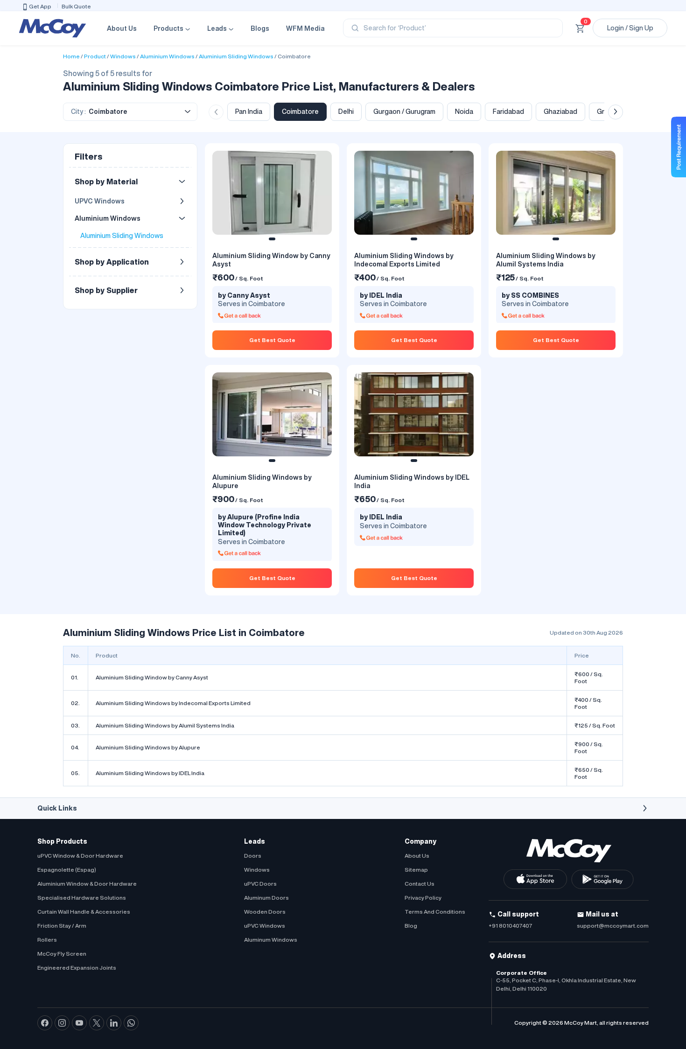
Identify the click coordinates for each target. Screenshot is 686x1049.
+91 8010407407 (510, 926)
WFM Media (305, 28)
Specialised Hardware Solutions (81, 898)
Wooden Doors (265, 912)
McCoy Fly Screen (61, 954)
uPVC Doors (260, 884)
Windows (123, 56)
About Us (122, 28)
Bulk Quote (76, 6)
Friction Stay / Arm (61, 926)
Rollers (47, 940)
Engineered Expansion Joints (76, 968)
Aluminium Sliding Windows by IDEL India (150, 773)
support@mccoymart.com (613, 926)
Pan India (248, 111)
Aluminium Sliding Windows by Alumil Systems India (165, 725)
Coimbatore (294, 56)
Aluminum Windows (270, 940)
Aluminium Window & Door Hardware (87, 884)
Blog (411, 926)
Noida (464, 111)
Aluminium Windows (167, 56)
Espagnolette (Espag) (66, 870)
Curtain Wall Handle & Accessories (83, 912)
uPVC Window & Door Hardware (80, 856)
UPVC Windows (100, 201)
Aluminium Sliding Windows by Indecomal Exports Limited (173, 703)
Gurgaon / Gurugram (404, 111)
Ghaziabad (560, 111)
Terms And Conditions (435, 912)
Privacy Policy (423, 898)
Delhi (346, 111)
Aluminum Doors (266, 898)
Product (95, 56)
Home (71, 56)
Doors (252, 856)
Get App (40, 6)
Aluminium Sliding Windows (236, 56)
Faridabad (508, 111)
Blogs (260, 28)
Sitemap (416, 870)
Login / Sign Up (630, 28)
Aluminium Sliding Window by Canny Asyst (152, 677)
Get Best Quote (272, 340)
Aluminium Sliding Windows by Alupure (148, 747)
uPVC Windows (264, 926)
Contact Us (419, 884)
